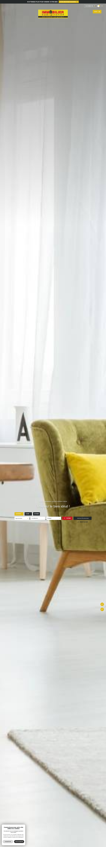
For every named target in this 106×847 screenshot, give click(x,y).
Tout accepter (19, 841)
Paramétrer (8, 841)
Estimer (36, 514)
